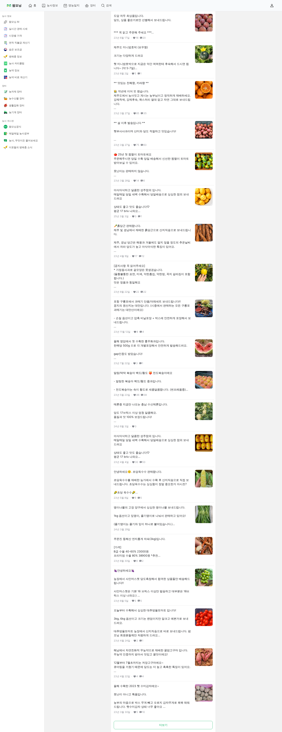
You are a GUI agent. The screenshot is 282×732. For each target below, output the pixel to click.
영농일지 (73, 5)
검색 (109, 5)
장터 (93, 5)
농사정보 (52, 5)
